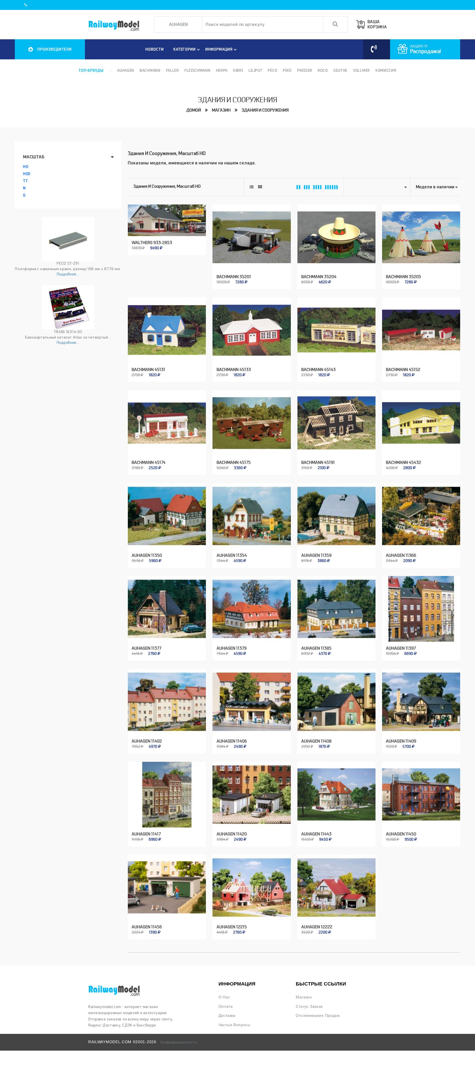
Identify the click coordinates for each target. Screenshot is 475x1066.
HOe (27, 174)
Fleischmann (197, 70)
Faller (172, 70)
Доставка (227, 1016)
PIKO (287, 70)
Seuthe (340, 70)
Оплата (226, 1006)
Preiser (304, 70)
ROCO (323, 70)
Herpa (222, 70)
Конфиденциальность (179, 1042)
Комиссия (385, 70)
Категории (184, 49)
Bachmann (150, 70)
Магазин (221, 110)
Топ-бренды (91, 70)
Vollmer (361, 70)
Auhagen (125, 70)
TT (25, 181)
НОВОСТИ (154, 49)
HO (25, 166)
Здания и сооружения (265, 110)
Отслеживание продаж (317, 1016)
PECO (272, 70)
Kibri (238, 70)
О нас (224, 997)
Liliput (255, 70)
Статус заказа (309, 1006)
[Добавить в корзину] (160, 245)
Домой (193, 110)
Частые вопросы (234, 1025)
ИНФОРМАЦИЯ (219, 49)
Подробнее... (68, 274)
